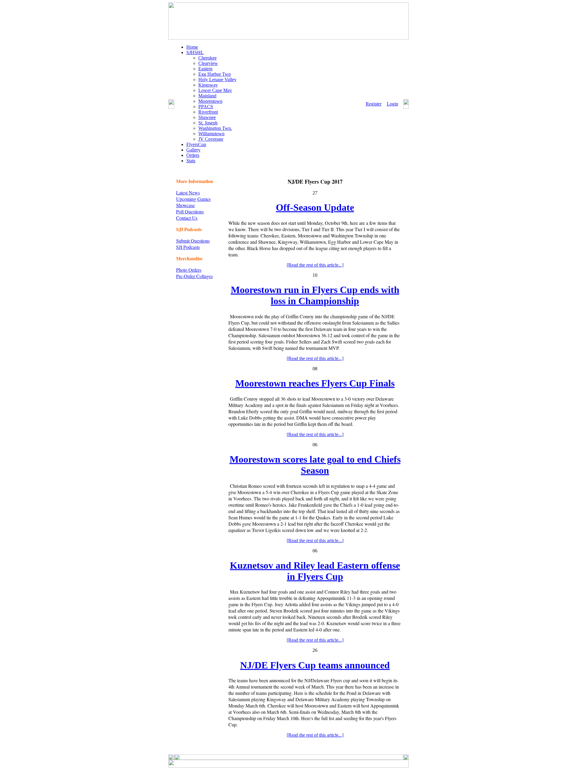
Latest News (188, 192)
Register (373, 103)
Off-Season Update (315, 207)
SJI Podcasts (188, 247)
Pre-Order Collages (194, 276)
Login (392, 103)
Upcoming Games (193, 199)
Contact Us (186, 218)
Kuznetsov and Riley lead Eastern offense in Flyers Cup (315, 571)
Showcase (185, 205)
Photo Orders (188, 270)
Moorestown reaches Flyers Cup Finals (315, 383)
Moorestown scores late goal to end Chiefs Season (315, 465)
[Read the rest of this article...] (315, 264)
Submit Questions (193, 240)
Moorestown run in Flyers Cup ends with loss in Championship (315, 295)
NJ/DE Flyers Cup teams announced (315, 665)
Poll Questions (190, 211)
